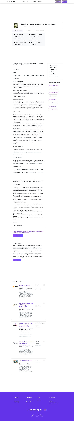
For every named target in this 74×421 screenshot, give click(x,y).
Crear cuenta (16, 401)
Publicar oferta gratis (30, 400)
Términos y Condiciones (54, 402)
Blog (28, 1)
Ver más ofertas (17, 260)
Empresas (64, 1)
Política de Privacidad (53, 403)
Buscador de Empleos (18, 235)
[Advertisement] (37, 13)
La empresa (28, 30)
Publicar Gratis (40, 1)
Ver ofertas (16, 400)
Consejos (39, 400)
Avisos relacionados (40, 30)
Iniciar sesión (16, 402)
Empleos (23, 1)
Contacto (51, 401)
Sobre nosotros (52, 400)
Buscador (27, 232)
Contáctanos (33, 1)
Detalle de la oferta (17, 30)
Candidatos (58, 1)
